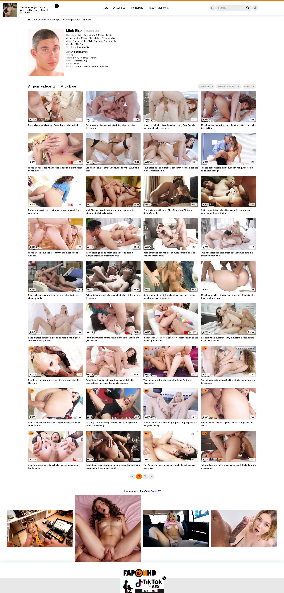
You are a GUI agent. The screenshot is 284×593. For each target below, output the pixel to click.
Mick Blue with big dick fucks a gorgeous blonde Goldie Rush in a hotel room (228, 296)
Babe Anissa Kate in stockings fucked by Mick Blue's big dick (112, 169)
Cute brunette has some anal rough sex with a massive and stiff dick (54, 424)
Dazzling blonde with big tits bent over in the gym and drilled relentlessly (111, 424)
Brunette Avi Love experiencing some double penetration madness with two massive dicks (113, 466)
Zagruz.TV (156, 491)
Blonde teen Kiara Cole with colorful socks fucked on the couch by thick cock (170, 339)
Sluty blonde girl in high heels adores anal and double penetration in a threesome (169, 296)
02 (145, 476)
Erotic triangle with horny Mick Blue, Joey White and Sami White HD (168, 211)
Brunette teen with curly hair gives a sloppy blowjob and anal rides (54, 211)
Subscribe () (92, 31)
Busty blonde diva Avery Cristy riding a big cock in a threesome (110, 126)
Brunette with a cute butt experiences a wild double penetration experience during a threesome (110, 381)
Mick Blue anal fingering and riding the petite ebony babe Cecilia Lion (228, 126)
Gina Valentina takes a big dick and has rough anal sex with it (227, 424)
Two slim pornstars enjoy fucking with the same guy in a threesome (228, 381)
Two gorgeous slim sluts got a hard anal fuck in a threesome (167, 381)
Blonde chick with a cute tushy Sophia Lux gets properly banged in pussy (170, 424)
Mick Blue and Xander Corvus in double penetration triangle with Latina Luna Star (110, 211)
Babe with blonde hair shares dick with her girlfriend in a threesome (113, 296)
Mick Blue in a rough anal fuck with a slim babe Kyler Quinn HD (53, 254)
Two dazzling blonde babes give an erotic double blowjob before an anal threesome (109, 254)
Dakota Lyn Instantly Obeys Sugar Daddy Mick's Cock (53, 125)
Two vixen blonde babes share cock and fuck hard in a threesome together (227, 254)
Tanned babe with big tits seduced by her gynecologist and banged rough (227, 169)
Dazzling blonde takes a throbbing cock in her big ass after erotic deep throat (54, 339)
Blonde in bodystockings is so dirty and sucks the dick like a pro (54, 381)
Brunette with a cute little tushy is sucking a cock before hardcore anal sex (227, 339)
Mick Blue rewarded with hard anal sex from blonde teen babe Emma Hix (55, 169)
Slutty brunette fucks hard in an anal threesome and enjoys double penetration (226, 211)
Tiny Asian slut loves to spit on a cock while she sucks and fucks (169, 466)
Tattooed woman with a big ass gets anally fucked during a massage (228, 466)
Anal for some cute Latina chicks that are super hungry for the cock (54, 466)
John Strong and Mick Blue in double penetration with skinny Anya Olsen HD (169, 254)
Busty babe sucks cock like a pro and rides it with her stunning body (53, 296)
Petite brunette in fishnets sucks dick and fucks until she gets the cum (112, 339)
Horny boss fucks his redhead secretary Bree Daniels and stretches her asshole (169, 126)
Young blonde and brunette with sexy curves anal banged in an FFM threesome (170, 169)
